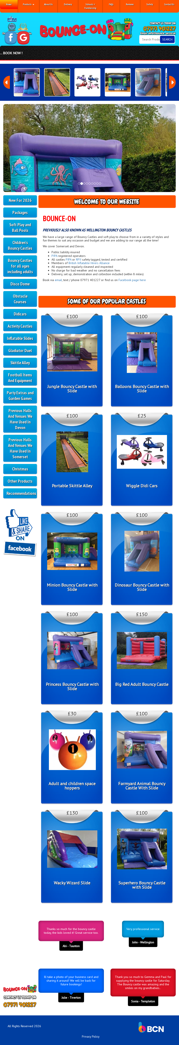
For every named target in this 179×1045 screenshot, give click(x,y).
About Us (48, 4)
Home (9, 4)
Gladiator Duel (20, 350)
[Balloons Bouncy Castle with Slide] (26, 82)
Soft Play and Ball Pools (20, 227)
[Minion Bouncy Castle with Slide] (117, 82)
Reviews (130, 4)
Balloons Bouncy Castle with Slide (142, 388)
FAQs (111, 4)
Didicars (20, 314)
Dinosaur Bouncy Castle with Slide (142, 587)
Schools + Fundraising (90, 6)
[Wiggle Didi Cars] (87, 82)
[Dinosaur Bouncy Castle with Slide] (148, 82)
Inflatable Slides (20, 338)
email (58, 280)
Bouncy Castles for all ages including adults (20, 266)
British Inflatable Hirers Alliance (89, 263)
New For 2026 (20, 200)
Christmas (20, 469)
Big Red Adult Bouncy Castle (142, 684)
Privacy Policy (91, 1036)
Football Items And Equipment (20, 377)
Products (27, 4)
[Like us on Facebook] (10, 38)
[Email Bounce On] (158, 33)
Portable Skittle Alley (72, 486)
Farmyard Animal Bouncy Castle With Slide (141, 785)
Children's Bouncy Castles (20, 245)
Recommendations (21, 493)
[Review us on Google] (23, 38)
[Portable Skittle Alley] (57, 82)
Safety (149, 4)
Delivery (68, 4)
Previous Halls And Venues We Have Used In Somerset (20, 448)
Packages (20, 212)
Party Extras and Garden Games (20, 395)
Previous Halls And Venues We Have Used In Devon (20, 419)
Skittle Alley (20, 363)
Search (167, 39)
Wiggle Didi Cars (142, 486)
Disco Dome (20, 284)
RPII (78, 259)
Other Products (20, 481)
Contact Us (169, 4)
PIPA (54, 256)
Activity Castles (20, 326)
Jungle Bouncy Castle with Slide (72, 388)
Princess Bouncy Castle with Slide (72, 686)
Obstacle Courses (20, 299)
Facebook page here (132, 280)
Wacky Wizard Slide (72, 883)
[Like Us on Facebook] (20, 534)
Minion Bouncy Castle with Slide (72, 587)
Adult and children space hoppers (72, 785)
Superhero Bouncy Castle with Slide (142, 885)
